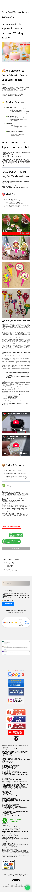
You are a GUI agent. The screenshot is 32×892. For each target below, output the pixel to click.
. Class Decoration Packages (11, 758)
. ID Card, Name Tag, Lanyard (11, 765)
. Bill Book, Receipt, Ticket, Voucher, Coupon (15, 751)
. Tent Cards (6, 778)
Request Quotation (16, 548)
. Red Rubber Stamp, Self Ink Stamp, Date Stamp (15, 775)
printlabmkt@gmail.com (11, 829)
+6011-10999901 (14, 835)
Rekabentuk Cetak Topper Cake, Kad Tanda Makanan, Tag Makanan (16, 321)
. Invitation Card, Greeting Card (12, 764)
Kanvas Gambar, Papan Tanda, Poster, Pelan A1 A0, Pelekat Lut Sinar (14, 808)
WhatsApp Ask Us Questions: (9, 849)
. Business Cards (7, 753)
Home (5, 874)
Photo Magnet (9, 565)
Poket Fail (6, 792)
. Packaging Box (7, 770)
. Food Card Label (8, 763)
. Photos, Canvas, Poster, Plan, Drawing (15, 772)
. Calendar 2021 (6, 754)
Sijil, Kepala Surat (9, 801)
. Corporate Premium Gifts (11, 771)
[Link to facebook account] (13, 879)
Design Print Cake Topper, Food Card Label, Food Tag (16, 353)
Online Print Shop (18, 874)
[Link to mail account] (17, 879)
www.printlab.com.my (15, 828)
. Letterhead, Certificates (10, 766)
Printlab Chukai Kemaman (10, 397)
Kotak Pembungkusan (10, 805)
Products (10, 874)
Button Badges (10, 562)
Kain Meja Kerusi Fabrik (10, 796)
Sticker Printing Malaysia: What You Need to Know (16, 598)
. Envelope (5, 757)
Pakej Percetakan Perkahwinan (13, 815)
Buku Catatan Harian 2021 (11, 804)
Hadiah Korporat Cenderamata (13, 806)
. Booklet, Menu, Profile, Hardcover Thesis (14, 752)
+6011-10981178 (14, 847)
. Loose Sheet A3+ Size (9, 767)
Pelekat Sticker (8, 813)
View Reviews (27, 622)
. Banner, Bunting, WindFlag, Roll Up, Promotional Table (13, 749)
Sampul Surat (7, 793)
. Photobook (7, 773)
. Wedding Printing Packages (12, 779)
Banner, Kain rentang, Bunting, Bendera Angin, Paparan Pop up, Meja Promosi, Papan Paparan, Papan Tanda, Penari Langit (15, 784)
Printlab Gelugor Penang (9, 398)
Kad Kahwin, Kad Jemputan (12, 799)
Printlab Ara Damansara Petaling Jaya (12, 394)
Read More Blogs (8, 600)
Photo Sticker (9, 568)
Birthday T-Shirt (10, 569)
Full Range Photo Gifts (11, 571)
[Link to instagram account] (15, 879)
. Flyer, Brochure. (8, 761)
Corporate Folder (8, 755)
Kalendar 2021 (7, 791)
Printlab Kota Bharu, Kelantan (10, 396)
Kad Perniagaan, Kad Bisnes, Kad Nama (15, 790)
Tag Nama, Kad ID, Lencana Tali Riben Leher (17, 800)
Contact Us (8, 604)
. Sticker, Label (7, 777)
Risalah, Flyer (8, 797)
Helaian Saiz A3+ (8, 803)
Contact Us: (5, 825)
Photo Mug (9, 566)
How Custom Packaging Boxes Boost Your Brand (15, 593)
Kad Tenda (7, 814)
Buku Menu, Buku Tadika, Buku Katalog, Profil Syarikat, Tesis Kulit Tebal (14, 788)
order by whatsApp (9, 403)
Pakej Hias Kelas (8, 794)
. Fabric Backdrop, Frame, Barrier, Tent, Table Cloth (16, 760)
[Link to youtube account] (19, 879)
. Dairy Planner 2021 (9, 768)
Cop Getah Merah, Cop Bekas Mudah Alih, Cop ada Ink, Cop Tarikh (15, 811)
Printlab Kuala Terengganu (10, 395)
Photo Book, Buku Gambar (12, 810)
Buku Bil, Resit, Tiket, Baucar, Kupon (14, 786)
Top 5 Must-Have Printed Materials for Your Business (15, 596)
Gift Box (8, 561)
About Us (15, 875)
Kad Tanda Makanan (9, 798)
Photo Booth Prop (11, 563)
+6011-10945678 (14, 841)
